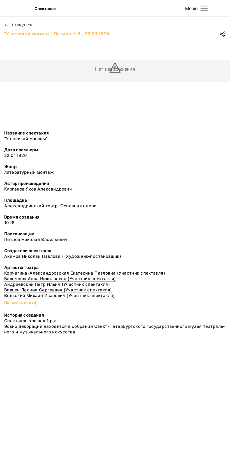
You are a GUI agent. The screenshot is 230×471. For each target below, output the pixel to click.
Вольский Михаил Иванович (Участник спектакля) (59, 295)
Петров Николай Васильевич (36, 239)
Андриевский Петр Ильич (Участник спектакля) (57, 284)
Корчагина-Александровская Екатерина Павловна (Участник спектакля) (84, 273)
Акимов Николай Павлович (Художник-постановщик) (62, 256)
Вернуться (21, 25)
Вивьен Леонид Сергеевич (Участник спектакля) (58, 290)
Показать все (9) (21, 302)
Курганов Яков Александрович (38, 189)
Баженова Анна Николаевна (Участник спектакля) (60, 278)
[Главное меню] (204, 8)
